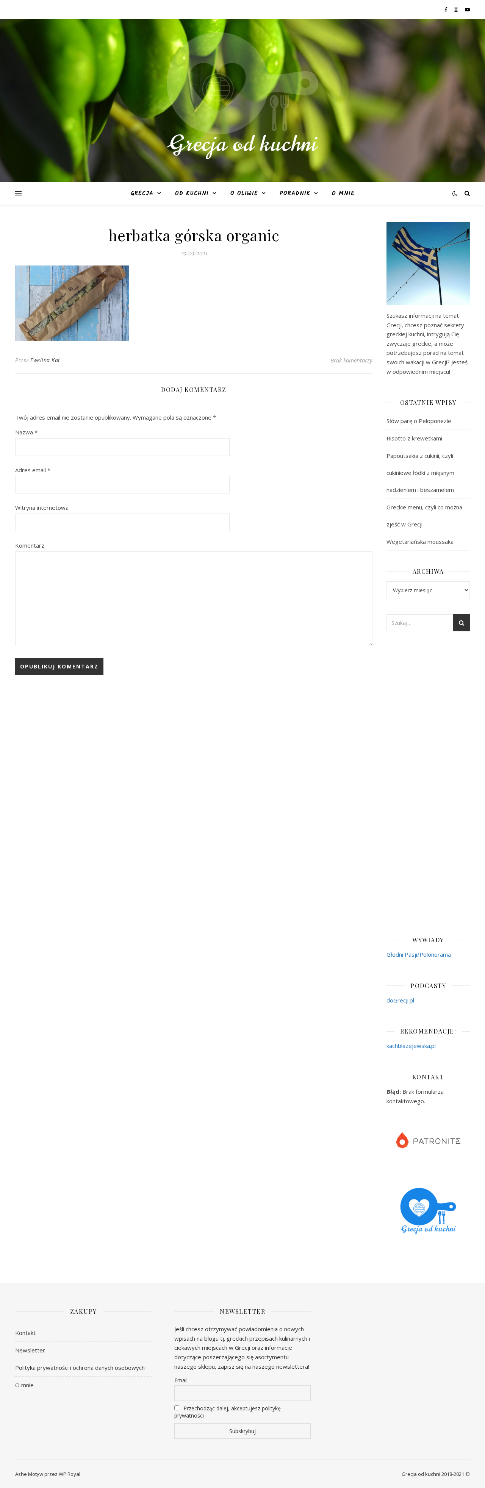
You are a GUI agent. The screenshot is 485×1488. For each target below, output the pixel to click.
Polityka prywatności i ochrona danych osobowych (80, 1367)
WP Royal (69, 1474)
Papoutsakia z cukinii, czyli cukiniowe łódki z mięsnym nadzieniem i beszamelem (420, 472)
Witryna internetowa (42, 507)
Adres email (32, 470)
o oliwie (244, 193)
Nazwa (26, 432)
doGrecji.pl (400, 1000)
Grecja (142, 193)
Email (181, 1380)
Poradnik (295, 193)
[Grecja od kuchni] (242, 95)
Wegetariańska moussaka (420, 541)
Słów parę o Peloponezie (418, 421)
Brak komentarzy (351, 360)
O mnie (343, 193)
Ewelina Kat (45, 360)
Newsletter (30, 1350)
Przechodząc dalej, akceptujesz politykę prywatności (227, 1412)
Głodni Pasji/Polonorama (418, 954)
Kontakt (25, 1333)
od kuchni (192, 193)
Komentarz (29, 545)
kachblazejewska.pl (411, 1045)
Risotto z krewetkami (414, 438)
